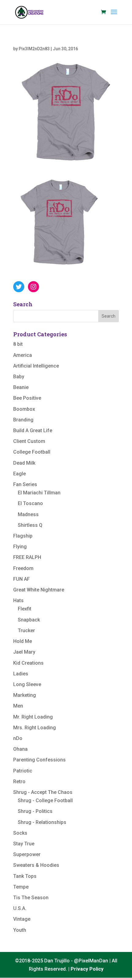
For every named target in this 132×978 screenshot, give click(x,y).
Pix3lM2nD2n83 (34, 48)
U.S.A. (19, 908)
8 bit (18, 344)
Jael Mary (24, 652)
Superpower (27, 854)
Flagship (23, 536)
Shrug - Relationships (42, 822)
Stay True (23, 844)
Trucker (26, 630)
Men (18, 706)
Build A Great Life (32, 430)
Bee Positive (27, 398)
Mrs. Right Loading (34, 728)
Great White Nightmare (38, 590)
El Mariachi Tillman (39, 493)
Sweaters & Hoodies (36, 865)
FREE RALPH (27, 557)
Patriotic (22, 771)
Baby (18, 376)
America (22, 355)
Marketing (24, 695)
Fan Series (25, 484)
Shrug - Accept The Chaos (42, 792)
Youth (19, 930)
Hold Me (22, 641)
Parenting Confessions (39, 760)
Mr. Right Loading (33, 717)
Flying (20, 546)
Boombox (24, 409)
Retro (19, 781)
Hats (18, 600)
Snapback (29, 620)
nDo (17, 738)
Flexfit (24, 609)
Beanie (21, 387)
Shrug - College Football (45, 800)
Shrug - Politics (35, 811)
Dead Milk (24, 463)
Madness (28, 514)
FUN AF (21, 579)
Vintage (21, 919)
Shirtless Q (30, 525)
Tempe (21, 887)
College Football (31, 452)
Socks (20, 833)
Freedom (23, 568)
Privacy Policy (87, 969)
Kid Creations (28, 663)
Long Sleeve (27, 684)
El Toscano (30, 503)
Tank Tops (25, 876)
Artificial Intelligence (36, 366)
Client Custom (29, 441)
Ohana (20, 749)
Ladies (20, 674)
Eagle (19, 474)
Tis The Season (31, 898)
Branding (23, 420)
